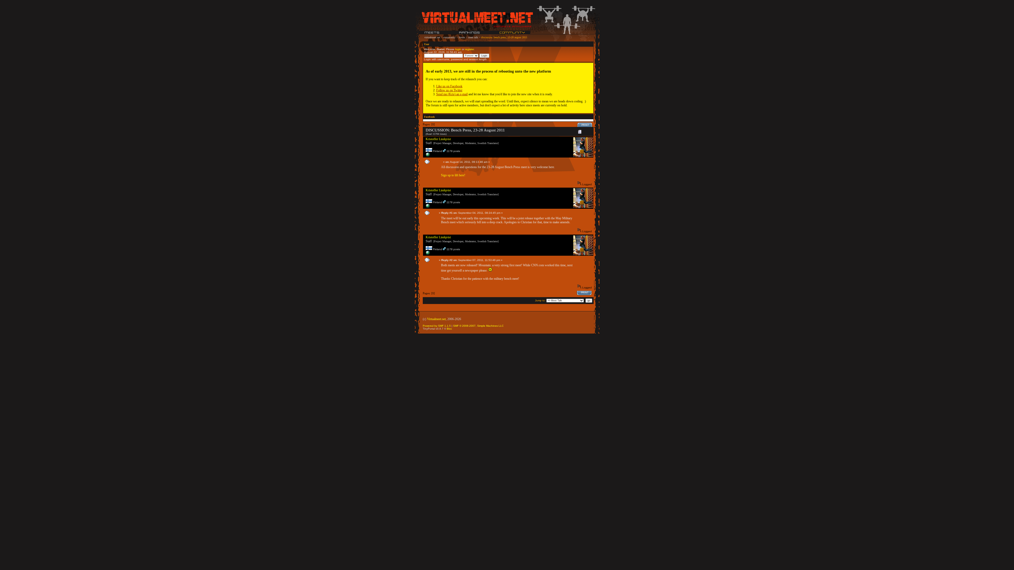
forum (462, 37)
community (449, 37)
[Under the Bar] (428, 155)
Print (585, 125)
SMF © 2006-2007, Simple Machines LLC (478, 325)
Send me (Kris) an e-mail (452, 94)
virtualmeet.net (432, 37)
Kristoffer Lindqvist (438, 139)
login (458, 49)
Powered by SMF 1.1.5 (437, 325)
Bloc (449, 328)
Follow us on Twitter (449, 90)
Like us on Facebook (449, 86)
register (469, 49)
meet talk (473, 37)
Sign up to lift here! (453, 175)
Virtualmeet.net (436, 319)
